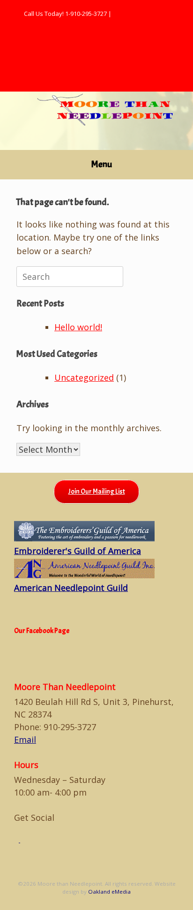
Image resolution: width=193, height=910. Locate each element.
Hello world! (78, 327)
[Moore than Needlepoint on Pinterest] (22, 840)
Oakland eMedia (109, 891)
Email (25, 739)
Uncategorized (84, 377)
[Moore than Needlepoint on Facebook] (17, 840)
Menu (101, 164)
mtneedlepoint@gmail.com (150, 13)
